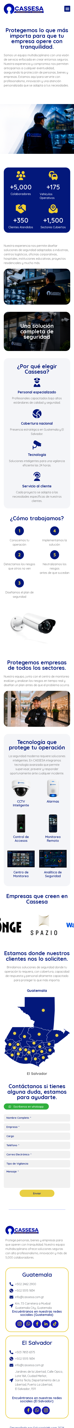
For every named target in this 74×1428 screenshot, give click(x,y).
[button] (67, 9)
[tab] (37, 990)
